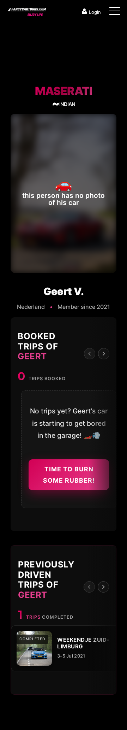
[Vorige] (89, 353)
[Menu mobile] (114, 12)
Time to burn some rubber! (69, 474)
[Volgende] (103, 353)
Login (95, 12)
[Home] (26, 10)
